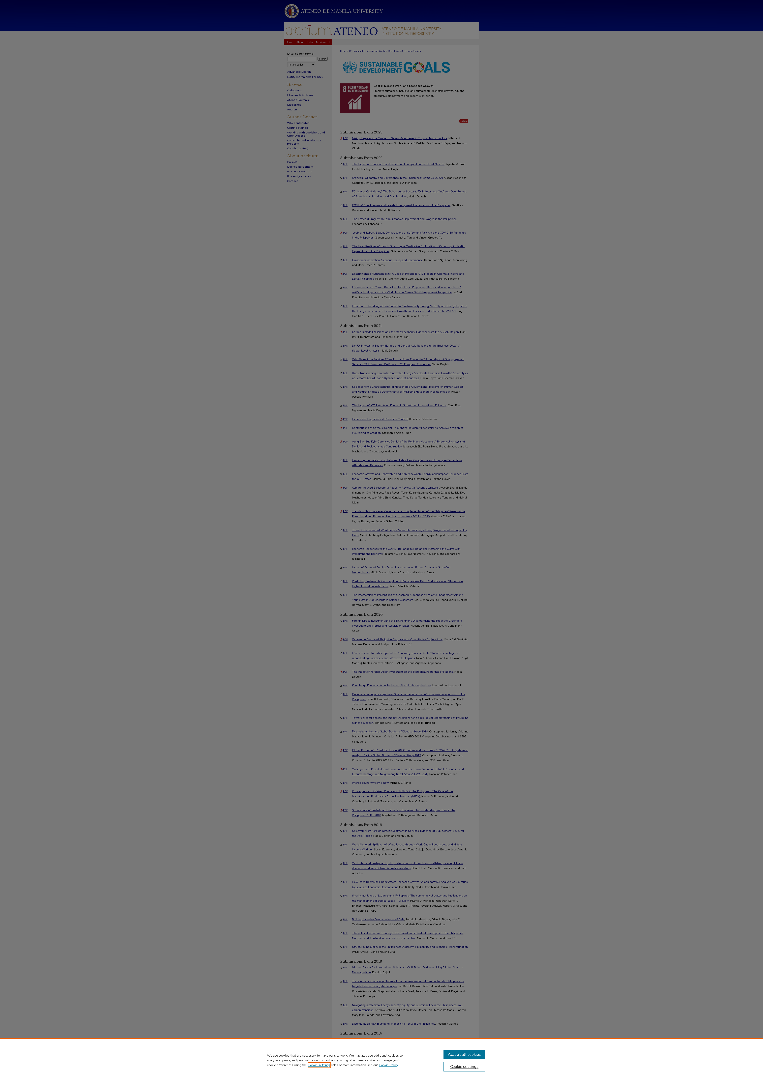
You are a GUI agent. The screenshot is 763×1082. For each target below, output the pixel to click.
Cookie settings (319, 1065)
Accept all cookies (464, 1054)
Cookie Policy (388, 1065)
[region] (381, 1060)
